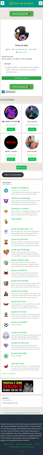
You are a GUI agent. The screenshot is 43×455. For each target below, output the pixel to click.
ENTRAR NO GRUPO (21, 78)
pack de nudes (10, 92)
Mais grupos (22, 167)
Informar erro (22, 52)
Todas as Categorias (9, 374)
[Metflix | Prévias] (11, 142)
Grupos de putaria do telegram (20, 190)
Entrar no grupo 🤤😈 (21, 14)
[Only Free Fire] (32, 112)
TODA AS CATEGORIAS (12, 175)
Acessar (11, 129)
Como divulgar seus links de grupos (21, 447)
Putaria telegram (20, 413)
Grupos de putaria (33, 413)
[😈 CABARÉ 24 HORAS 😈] (11, 112)
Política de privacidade (24, 444)
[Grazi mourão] (32, 142)
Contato (36, 444)
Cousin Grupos (9, 413)
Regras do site (9, 444)
